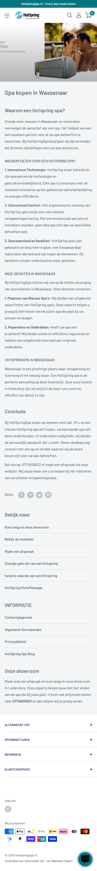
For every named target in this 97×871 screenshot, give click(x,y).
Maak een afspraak (19, 551)
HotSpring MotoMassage (23, 588)
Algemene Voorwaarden (23, 629)
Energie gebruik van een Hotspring (31, 563)
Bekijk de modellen (19, 539)
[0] (88, 15)
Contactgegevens (18, 617)
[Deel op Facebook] (21, 494)
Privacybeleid (15, 641)
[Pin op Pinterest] (30, 494)
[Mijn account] (79, 15)
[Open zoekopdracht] (69, 15)
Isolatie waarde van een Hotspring (31, 576)
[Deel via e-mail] (48, 494)
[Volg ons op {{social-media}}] (8, 809)
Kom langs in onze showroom (27, 527)
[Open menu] (7, 15)
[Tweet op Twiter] (39, 494)
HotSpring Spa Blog (20, 654)
